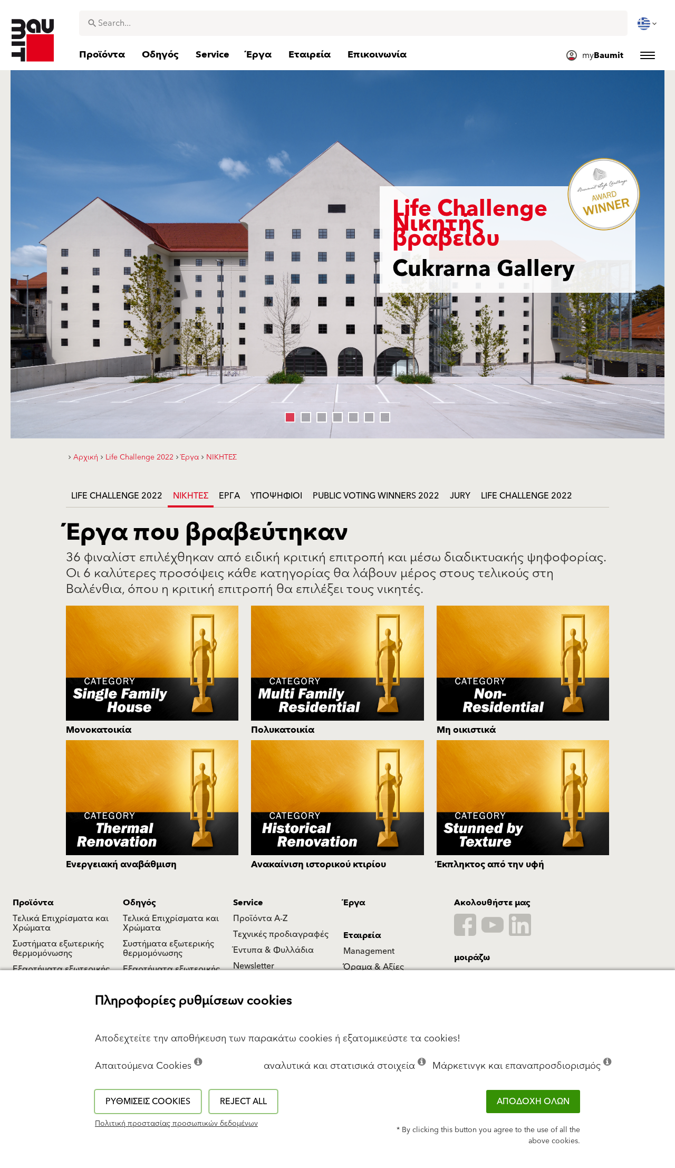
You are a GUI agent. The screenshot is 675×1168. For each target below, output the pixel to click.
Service (248, 902)
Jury (460, 496)
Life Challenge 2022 (116, 496)
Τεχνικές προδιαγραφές (281, 934)
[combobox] (353, 23)
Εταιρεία (362, 935)
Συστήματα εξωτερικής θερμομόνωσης (58, 948)
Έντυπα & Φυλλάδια (273, 950)
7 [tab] (382, 414)
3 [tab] (319, 414)
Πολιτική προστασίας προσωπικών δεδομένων (176, 1123)
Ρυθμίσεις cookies (147, 1101)
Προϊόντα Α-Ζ (260, 918)
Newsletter (253, 966)
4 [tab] (335, 414)
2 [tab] (303, 414)
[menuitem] (648, 24)
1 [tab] (287, 414)
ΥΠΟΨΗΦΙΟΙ (276, 496)
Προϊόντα (33, 902)
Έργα (229, 496)
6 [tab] (366, 414)
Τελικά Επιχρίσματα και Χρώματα (61, 923)
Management (368, 951)
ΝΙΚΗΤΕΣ (190, 496)
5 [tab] (350, 414)
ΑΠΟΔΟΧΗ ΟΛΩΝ (533, 1101)
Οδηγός (139, 902)
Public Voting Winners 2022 (376, 496)
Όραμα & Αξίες (373, 967)
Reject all (243, 1101)
